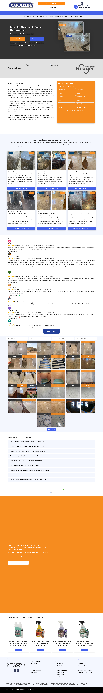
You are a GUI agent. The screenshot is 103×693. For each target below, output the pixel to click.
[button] (51, 442)
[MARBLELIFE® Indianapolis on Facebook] (82, 3)
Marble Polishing (61, 668)
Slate (65, 16)
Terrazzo (41, 16)
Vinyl (46, 16)
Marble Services (57, 13)
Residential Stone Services (45, 13)
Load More (51, 429)
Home (17, 13)
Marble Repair (60, 672)
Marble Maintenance (62, 670)
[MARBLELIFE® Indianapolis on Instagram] (18, 670)
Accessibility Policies (29, 689)
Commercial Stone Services (29, 13)
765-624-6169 (84, 7)
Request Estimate (82, 665)
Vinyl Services (34, 672)
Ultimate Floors (25, 16)
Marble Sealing (61, 674)
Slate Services (35, 668)
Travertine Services (80, 13)
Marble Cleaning (61, 665)
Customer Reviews (83, 663)
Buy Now (18, 650)
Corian (71, 16)
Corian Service (35, 663)
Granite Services (68, 13)
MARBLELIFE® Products (56, 16)
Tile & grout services (36, 661)
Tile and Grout (34, 16)
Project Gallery (78, 16)
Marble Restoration (62, 677)
